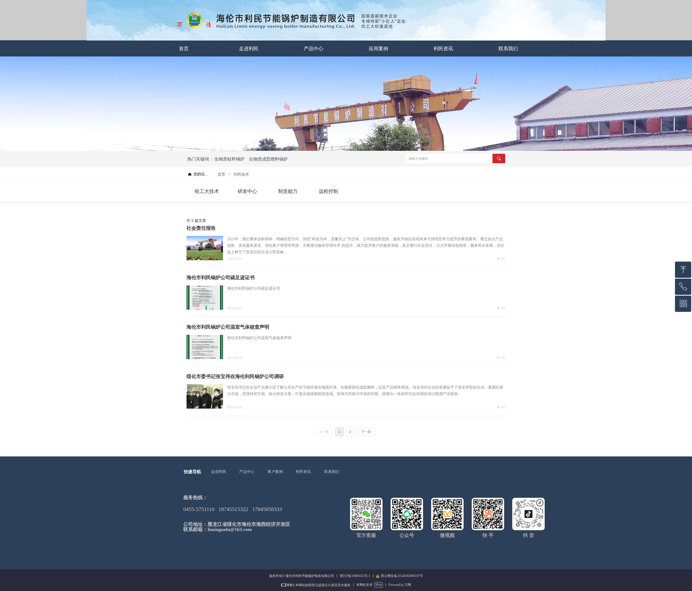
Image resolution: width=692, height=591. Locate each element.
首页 (221, 174)
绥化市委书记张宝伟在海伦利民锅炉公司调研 (235, 376)
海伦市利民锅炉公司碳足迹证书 (221, 277)
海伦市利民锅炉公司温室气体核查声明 (228, 327)
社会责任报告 (201, 228)
